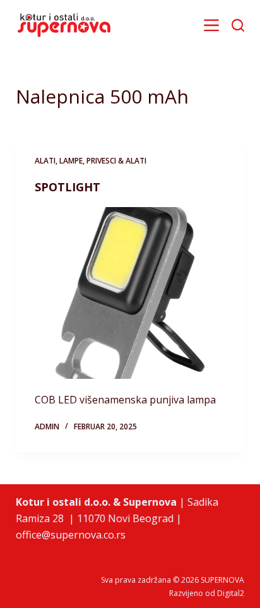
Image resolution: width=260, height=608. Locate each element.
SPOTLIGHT (67, 186)
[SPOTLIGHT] (130, 293)
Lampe (71, 160)
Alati (45, 160)
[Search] (238, 25)
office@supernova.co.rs (71, 535)
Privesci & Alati (116, 160)
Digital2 (230, 593)
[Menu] (211, 25)
